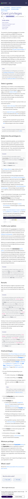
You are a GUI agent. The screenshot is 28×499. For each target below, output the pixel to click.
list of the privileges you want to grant (17, 354)
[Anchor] (14, 83)
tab (21, 357)
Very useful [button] (7, 479)
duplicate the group (11, 112)
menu (22, 407)
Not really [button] (18, 479)
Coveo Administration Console (8, 61)
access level (13, 229)
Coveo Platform (7, 7)
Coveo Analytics (5, 158)
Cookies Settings (18, 496)
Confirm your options (6, 25)
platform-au (16, 211)
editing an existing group (6, 234)
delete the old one (18, 392)
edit (17, 113)
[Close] (26, 491)
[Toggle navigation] (26, 3)
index (2, 92)
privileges (15, 32)
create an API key (13, 92)
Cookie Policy (11, 494)
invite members (17, 435)
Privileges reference (7, 169)
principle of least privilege (18, 49)
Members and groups (5, 9)
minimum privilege (11, 421)
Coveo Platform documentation (18, 177)
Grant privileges (4, 10)
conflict (20, 131)
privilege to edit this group (9, 72)
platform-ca (10, 365)
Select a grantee (5, 22)
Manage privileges (15, 9)
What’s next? (4, 28)
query (18, 90)
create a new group (11, 105)
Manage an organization (16, 7)
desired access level (14, 406)
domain (19, 444)
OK (7, 496)
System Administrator (10, 16)
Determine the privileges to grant (8, 24)
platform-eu (9, 211)
